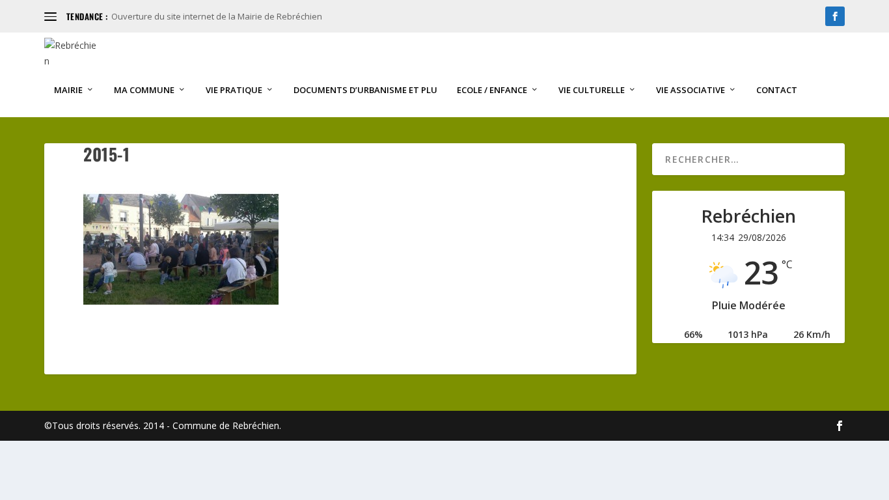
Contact (776, 90)
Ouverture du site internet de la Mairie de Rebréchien (216, 16)
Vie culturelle (591, 90)
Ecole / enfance (492, 90)
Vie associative (690, 90)
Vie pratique (234, 90)
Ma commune (144, 90)
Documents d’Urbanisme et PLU (365, 90)
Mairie (68, 90)
